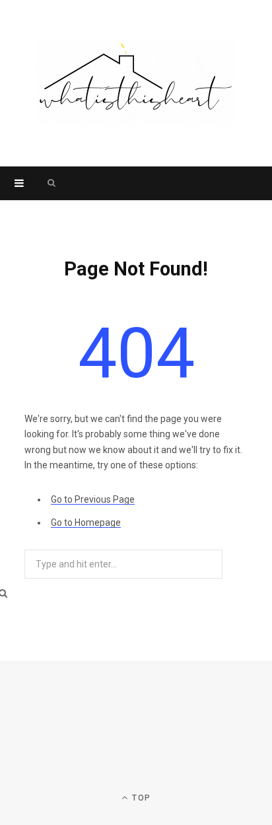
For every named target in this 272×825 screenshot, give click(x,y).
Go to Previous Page (93, 499)
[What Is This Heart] (136, 83)
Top (140, 798)
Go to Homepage (86, 522)
